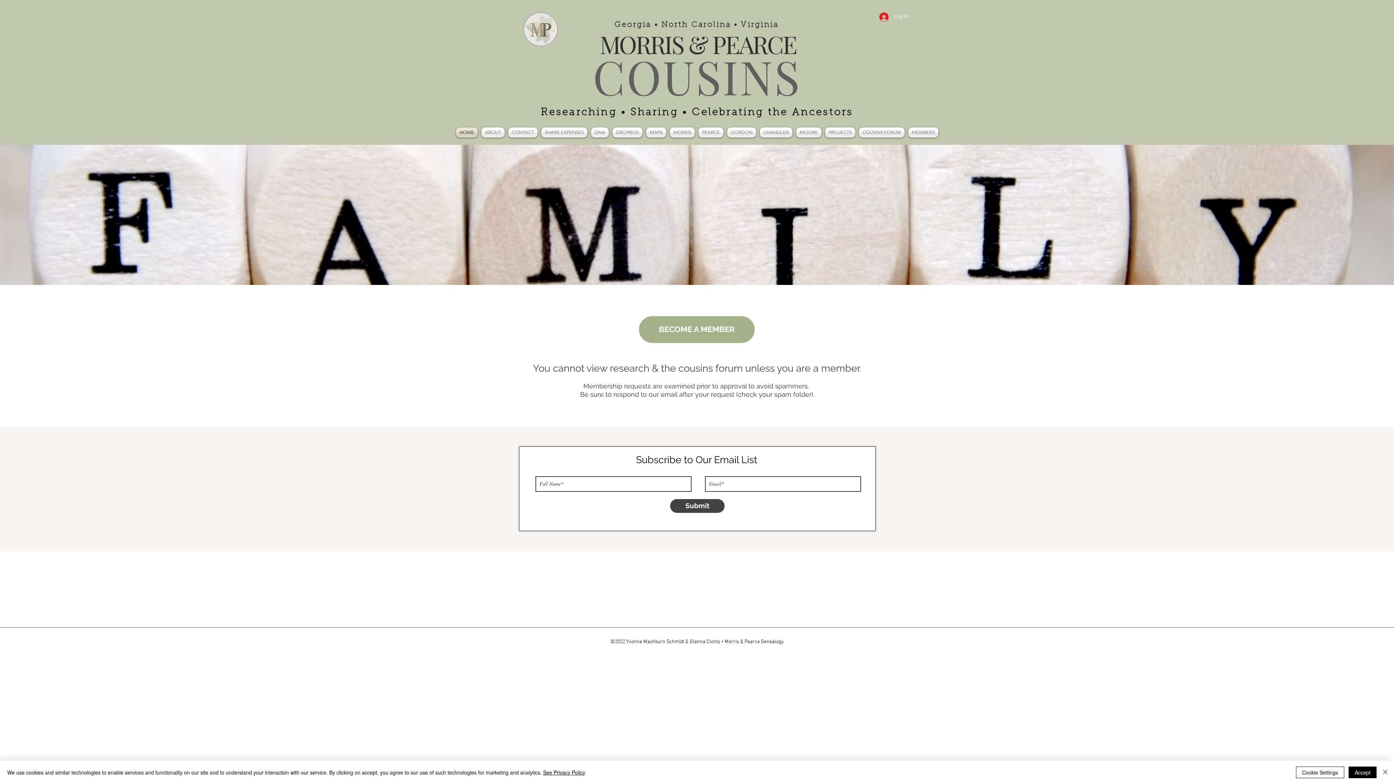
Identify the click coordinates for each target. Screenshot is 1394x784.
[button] (600, 132)
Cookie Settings (1320, 772)
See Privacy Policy (564, 772)
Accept (1362, 772)
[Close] (1385, 772)
